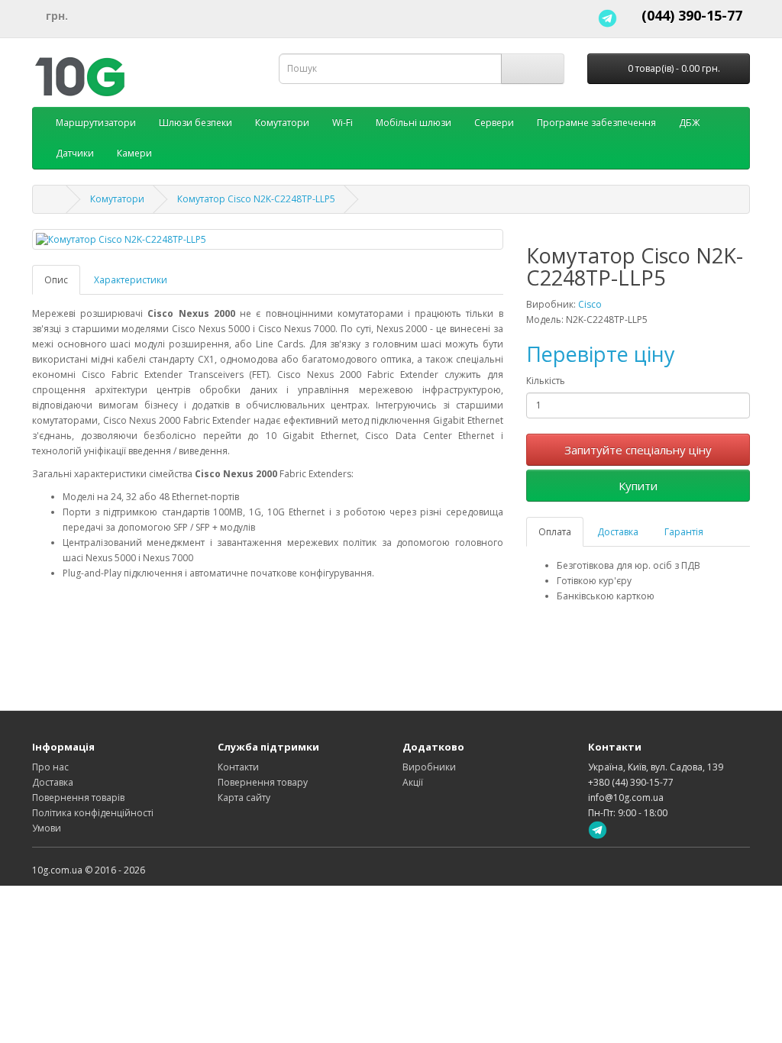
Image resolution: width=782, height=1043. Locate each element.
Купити (638, 485)
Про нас (50, 766)
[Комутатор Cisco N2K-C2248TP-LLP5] (267, 239)
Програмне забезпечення (596, 122)
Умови (46, 828)
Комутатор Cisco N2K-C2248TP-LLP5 (256, 198)
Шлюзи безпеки (195, 122)
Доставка (617, 531)
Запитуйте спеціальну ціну (638, 449)
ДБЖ (689, 122)
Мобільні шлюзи (413, 122)
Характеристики (130, 279)
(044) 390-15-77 (691, 15)
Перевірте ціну (600, 354)
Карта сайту (244, 797)
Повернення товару (263, 782)
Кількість (545, 380)
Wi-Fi (342, 122)
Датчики (75, 153)
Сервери (494, 122)
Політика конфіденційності (92, 812)
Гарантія (683, 531)
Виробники (429, 766)
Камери (134, 153)
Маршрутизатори (96, 122)
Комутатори (282, 122)
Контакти (238, 766)
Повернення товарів (78, 797)
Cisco (590, 304)
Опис (56, 279)
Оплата (554, 531)
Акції (412, 782)
